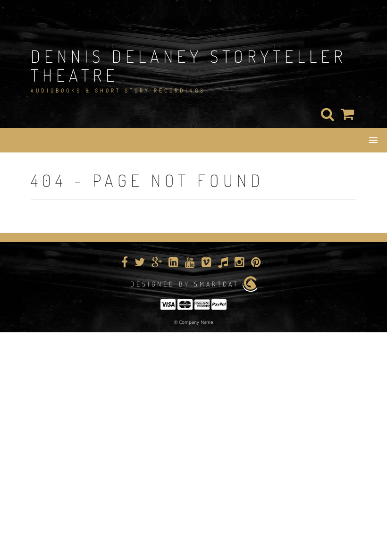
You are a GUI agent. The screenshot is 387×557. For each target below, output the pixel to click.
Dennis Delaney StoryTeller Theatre (188, 65)
